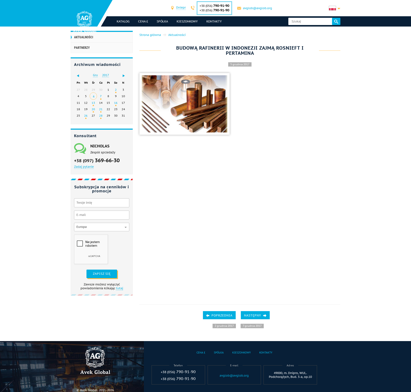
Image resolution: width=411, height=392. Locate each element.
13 (93, 102)
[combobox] (181, 8)
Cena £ (143, 21)
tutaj (119, 288)
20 (93, 109)
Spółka (162, 21)
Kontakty (214, 21)
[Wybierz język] (334, 8)
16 (116, 102)
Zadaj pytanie (84, 167)
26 (86, 115)
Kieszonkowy (187, 21)
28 (101, 115)
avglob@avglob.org (257, 8)
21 (101, 109)
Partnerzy (82, 48)
